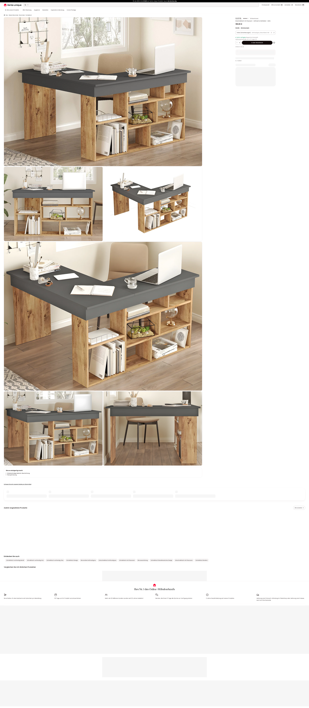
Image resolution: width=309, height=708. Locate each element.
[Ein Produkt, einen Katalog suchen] (25, 5)
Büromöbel (22, 15)
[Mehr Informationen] (256, 39)
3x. (241, 47)
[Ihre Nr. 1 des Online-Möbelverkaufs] (13, 5)
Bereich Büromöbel (13, 15)
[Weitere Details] (243, 46)
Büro (7, 15)
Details (237, 28)
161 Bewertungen (254, 18)
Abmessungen (245, 28)
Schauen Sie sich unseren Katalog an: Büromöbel (17, 484)
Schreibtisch (29, 15)
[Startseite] (4, 15)
